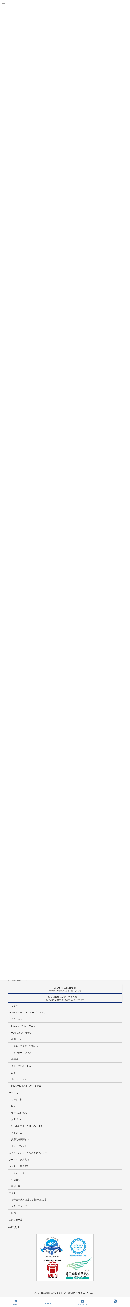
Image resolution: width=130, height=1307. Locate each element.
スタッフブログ (19, 1206)
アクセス (48, 1303)
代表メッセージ (19, 1019)
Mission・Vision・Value (23, 1026)
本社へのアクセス (20, 1079)
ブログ (12, 1193)
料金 (13, 1106)
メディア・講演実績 (19, 1159)
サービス (13, 1093)
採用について (18, 1039)
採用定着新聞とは (20, 1139)
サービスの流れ (19, 1113)
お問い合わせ (82, 1304)
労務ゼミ (15, 1179)
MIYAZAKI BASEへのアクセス (26, 1086)
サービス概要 (18, 1099)
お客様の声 (16, 1119)
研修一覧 (15, 1186)
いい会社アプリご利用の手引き (26, 1126)
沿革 (13, 1072)
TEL (115, 1304)
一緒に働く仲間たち (21, 1032)
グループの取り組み (21, 1066)
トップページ (15, 1006)
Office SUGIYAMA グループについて (27, 1012)
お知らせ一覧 (15, 1219)
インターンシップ (22, 1052)
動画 (13, 1213)
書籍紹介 (15, 1059)
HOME (15, 1304)
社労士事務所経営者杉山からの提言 (29, 1199)
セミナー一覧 (18, 1173)
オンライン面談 (19, 1146)
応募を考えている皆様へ (25, 1046)
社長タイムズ (18, 1133)
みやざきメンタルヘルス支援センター (28, 1152)
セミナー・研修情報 (19, 1166)
